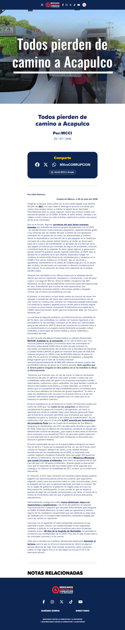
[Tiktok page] (71, 601)
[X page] (70, 4)
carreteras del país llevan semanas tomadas (58, 226)
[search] (84, 5)
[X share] (45, 164)
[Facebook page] (63, 4)
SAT (41, 206)
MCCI (66, 133)
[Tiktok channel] (75, 4)
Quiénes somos (50, 610)
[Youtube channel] (78, 4)
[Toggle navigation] (42, 5)
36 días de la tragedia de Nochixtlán (62, 531)
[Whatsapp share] (54, 164)
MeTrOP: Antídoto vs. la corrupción (45, 340)
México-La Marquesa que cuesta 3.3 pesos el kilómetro (60, 459)
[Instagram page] (67, 4)
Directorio (82, 610)
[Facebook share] (37, 164)
